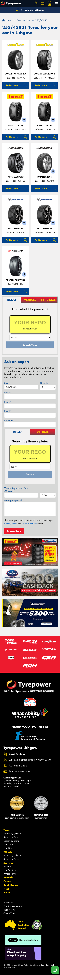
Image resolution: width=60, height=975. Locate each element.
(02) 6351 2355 (18, 765)
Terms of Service (29, 523)
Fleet (6, 888)
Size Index (8, 902)
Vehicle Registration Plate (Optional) (16, 490)
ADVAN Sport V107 (15, 280)
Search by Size (10, 837)
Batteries (7, 866)
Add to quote (12, 85)
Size (6, 383)
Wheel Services (10, 873)
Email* (7, 411)
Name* (7, 392)
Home (8, 20)
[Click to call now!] (35, 3)
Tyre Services (9, 870)
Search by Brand (11, 840)
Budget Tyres (9, 909)
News (6, 892)
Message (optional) (13, 500)
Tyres (6, 829)
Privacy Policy (10, 523)
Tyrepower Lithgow (32, 9)
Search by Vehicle (12, 833)
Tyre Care (8, 844)
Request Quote (14, 531)
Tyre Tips (7, 848)
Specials (8, 877)
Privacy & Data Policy (19, 965)
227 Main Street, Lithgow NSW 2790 (30, 759)
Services (8, 862)
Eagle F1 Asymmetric (15, 74)
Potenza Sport (16, 177)
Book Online (10, 885)
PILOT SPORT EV (15, 228)
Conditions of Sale (37, 965)
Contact (7, 881)
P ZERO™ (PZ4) (15, 125)
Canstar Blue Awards (13, 906)
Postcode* (9, 420)
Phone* (7, 401)
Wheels (7, 851)
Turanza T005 (44, 177)
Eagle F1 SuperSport (44, 74)
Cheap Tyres (9, 913)
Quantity (44, 383)
